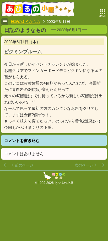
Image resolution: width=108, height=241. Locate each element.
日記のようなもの (25, 21)
